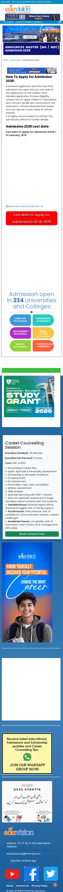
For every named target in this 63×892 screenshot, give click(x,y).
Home (5, 60)
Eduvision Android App (23, 860)
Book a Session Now (32, 534)
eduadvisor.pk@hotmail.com (23, 853)
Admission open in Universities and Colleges (31, 300)
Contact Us (22, 885)
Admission (15, 60)
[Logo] (31, 831)
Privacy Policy (40, 885)
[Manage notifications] (55, 884)
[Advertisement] (31, 171)
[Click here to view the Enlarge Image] (24, 206)
